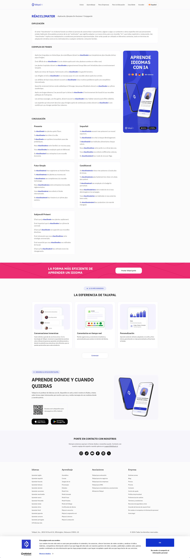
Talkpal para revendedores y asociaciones (105, 488)
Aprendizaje (91, 5)
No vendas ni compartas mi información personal (143, 510)
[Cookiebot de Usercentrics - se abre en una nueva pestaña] (26, 554)
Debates (64, 488)
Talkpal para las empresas (100, 481)
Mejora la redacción (68, 520)
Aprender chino (36, 507)
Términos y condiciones (135, 501)
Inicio (82, 5)
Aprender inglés (36, 475)
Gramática (65, 475)
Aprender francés (37, 481)
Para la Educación (118, 5)
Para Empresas (103, 5)
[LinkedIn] (103, 453)
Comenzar (94, 355)
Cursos (64, 478)
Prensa (130, 481)
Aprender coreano (37, 516)
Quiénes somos (133, 475)
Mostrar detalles (45, 554)
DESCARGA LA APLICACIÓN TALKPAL (47, 372)
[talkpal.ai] (37, 4)
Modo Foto (65, 491)
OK (160, 543)
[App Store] (40, 422)
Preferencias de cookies (135, 497)
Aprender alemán (37, 488)
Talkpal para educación (99, 475)
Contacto (131, 488)
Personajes (65, 485)
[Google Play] (59, 422)
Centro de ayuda (133, 491)
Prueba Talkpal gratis (128, 271)
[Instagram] (81, 453)
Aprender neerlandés (38, 494)
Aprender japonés (37, 513)
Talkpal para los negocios (100, 478)
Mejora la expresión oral (69, 513)
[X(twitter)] (109, 453)
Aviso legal (131, 513)
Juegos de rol (66, 481)
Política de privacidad (135, 494)
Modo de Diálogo (67, 504)
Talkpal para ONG (97, 485)
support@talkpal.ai (111, 446)
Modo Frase (65, 497)
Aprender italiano (37, 485)
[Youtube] (92, 453)
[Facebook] (98, 453)
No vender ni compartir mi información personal (160, 551)
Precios (130, 485)
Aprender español (37, 478)
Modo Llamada (66, 494)
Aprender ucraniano (38, 491)
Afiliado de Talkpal (98, 491)
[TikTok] (87, 453)
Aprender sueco (36, 497)
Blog (129, 478)
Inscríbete (131, 5)
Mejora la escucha (67, 510)
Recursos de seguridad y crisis (137, 504)
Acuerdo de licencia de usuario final (139, 507)
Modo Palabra (66, 501)
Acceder (141, 5)
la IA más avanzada (96, 288)
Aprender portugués (38, 520)
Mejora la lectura (67, 516)
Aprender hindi (36, 510)
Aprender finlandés (37, 501)
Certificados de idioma (69, 507)
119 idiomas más (37, 523)
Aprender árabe (36, 504)
